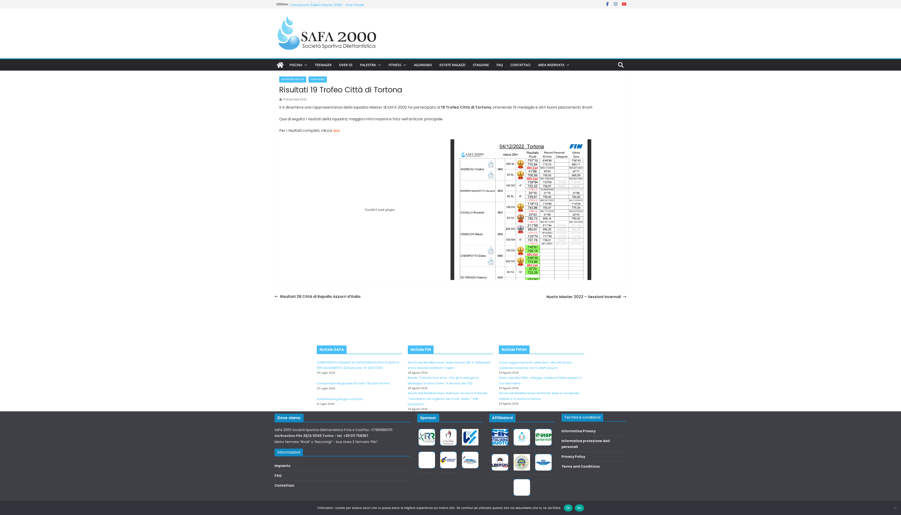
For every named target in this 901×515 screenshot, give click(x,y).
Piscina (296, 65)
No (579, 508)
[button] (304, 65)
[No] (895, 508)
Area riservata (551, 65)
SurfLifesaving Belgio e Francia (314, 4)
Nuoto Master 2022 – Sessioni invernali (583, 296)
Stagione (481, 65)
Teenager (323, 65)
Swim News (317, 79)
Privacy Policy (573, 456)
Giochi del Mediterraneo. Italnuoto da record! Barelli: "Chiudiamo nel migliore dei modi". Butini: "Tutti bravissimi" (448, 398)
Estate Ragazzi (452, 65)
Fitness (395, 65)
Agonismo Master (292, 79)
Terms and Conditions (580, 466)
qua (336, 130)
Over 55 (345, 65)
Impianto (282, 465)
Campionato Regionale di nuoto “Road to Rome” (354, 383)
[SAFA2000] (280, 65)
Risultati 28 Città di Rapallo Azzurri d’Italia (320, 296)
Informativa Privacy (578, 431)
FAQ (499, 65)
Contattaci (520, 65)
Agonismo (423, 65)
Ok (568, 508)
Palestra (368, 65)
